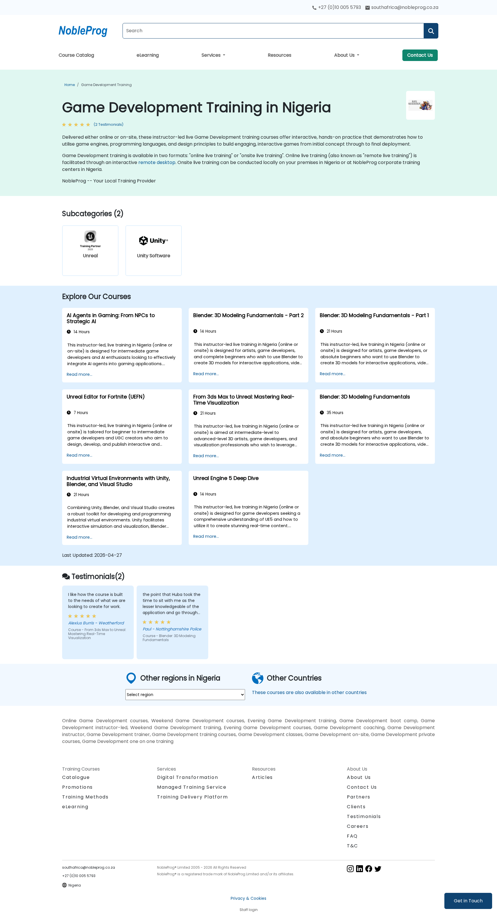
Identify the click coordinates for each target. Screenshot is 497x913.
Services (212, 55)
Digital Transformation (187, 777)
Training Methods (85, 797)
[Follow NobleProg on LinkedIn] (359, 868)
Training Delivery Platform (192, 797)
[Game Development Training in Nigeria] (88, 30)
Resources (279, 55)
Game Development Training (106, 84)
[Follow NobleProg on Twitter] (377, 868)
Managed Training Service (191, 787)
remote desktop (156, 162)
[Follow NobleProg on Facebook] (368, 868)
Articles (262, 777)
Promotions (77, 787)
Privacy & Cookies (248, 898)
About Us (345, 55)
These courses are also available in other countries (309, 692)
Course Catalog (76, 55)
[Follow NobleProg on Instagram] (350, 868)
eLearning (148, 55)
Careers (357, 826)
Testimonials (364, 816)
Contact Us (420, 55)
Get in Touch (468, 900)
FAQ (352, 836)
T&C (352, 846)
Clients (356, 806)
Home (69, 84)
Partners (358, 797)
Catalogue (76, 777)
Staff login (249, 909)
